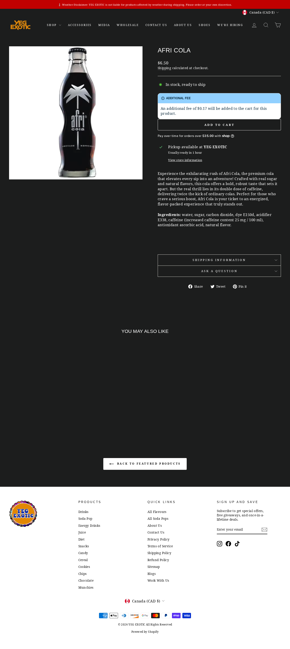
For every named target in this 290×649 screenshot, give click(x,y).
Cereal (83, 560)
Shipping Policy (159, 553)
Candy (83, 553)
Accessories (80, 25)
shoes (204, 25)
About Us (183, 25)
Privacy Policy (158, 539)
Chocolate (86, 580)
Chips (82, 573)
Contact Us (155, 532)
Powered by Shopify (145, 632)
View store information (185, 160)
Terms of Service (160, 546)
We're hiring (230, 25)
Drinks (83, 512)
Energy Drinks (89, 525)
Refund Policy (158, 560)
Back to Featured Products (148, 464)
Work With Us (158, 580)
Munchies (86, 587)
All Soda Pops (157, 518)
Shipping (164, 68)
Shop (52, 25)
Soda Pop (85, 518)
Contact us (156, 25)
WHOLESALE (128, 25)
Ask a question (219, 271)
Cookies (84, 566)
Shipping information (219, 260)
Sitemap (153, 566)
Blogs (151, 573)
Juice (82, 532)
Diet (81, 539)
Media (104, 25)
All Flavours (157, 512)
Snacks (83, 546)
